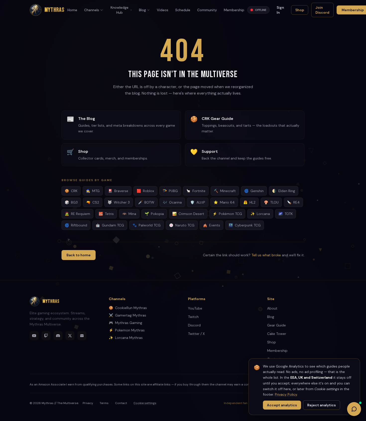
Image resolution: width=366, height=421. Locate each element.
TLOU (271, 202)
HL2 (249, 202)
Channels (91, 10)
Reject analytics (321, 405)
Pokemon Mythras (127, 330)
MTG (93, 191)
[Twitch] (46, 335)
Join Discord (322, 10)
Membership (234, 10)
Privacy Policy (286, 394)
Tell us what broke (266, 255)
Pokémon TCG (227, 213)
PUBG (170, 191)
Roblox (145, 191)
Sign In (280, 10)
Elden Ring (283, 191)
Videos (162, 10)
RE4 (293, 202)
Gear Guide (276, 325)
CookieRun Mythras (128, 308)
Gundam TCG (110, 225)
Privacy (88, 403)
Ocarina (172, 202)
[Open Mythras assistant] (354, 409)
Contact (121, 403)
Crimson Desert (188, 213)
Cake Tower (276, 333)
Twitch (193, 317)
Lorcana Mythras (126, 337)
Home (72, 10)
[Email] (81, 335)
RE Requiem (77, 213)
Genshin (254, 191)
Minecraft (225, 191)
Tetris (106, 213)
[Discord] (58, 335)
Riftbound (76, 225)
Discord (194, 325)
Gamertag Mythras (127, 315)
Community (207, 10)
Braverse (118, 191)
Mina (129, 213)
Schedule (182, 10)
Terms (104, 403)
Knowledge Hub (119, 10)
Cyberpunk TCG (245, 225)
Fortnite (195, 191)
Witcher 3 (119, 202)
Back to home (78, 255)
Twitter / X (196, 333)
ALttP (197, 202)
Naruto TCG (181, 225)
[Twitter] (69, 335)
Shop (299, 10)
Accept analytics (282, 405)
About (272, 308)
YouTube (195, 308)
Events (211, 225)
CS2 (92, 202)
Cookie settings (144, 403)
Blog (142, 10)
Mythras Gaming (125, 322)
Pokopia (154, 213)
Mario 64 (224, 202)
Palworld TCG (146, 225)
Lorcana (260, 213)
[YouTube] (34, 335)
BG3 (71, 202)
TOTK (285, 213)
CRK (71, 191)
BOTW (146, 202)
